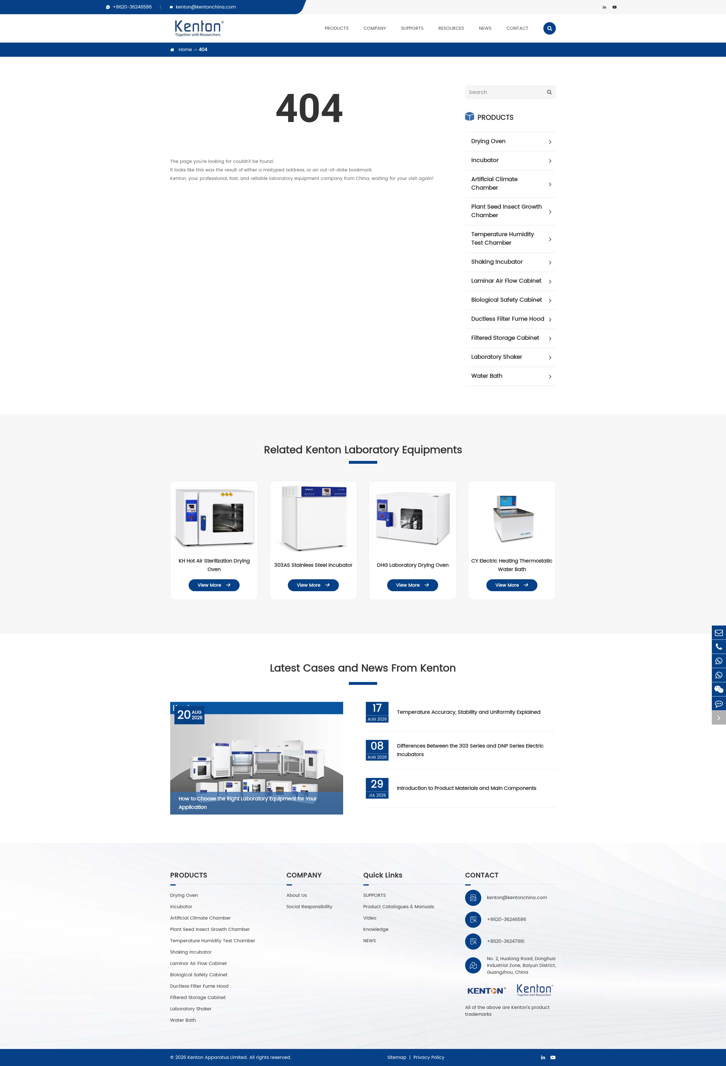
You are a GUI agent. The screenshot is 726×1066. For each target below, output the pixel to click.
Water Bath (487, 376)
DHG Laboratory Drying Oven (413, 565)
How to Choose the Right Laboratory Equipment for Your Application (248, 803)
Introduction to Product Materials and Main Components (466, 788)
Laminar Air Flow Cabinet (506, 281)
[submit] (549, 92)
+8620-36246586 (132, 7)
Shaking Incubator (497, 262)
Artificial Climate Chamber (494, 184)
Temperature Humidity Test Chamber (502, 239)
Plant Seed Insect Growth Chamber (506, 211)
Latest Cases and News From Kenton (363, 668)
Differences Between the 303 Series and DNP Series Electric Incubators (470, 750)
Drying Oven (488, 141)
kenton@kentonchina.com (206, 7)
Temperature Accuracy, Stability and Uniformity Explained (469, 712)
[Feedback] (719, 703)
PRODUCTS (337, 28)
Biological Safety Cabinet (506, 300)
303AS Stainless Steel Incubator (313, 565)
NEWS (485, 28)
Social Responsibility (309, 906)
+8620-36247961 (505, 941)
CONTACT (517, 28)
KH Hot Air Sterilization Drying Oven (214, 565)
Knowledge (376, 929)
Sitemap (396, 1057)
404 (203, 49)
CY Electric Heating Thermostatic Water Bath (511, 565)
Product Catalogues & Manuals (398, 906)
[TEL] (719, 647)
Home (185, 49)
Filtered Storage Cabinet (505, 338)
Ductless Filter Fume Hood (507, 319)
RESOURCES (451, 28)
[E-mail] (719, 632)
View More (214, 585)
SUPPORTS (412, 28)
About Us (296, 895)
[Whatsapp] (719, 661)
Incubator (485, 160)
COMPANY (375, 28)
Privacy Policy (428, 1057)
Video (369, 918)
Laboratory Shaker (496, 357)
